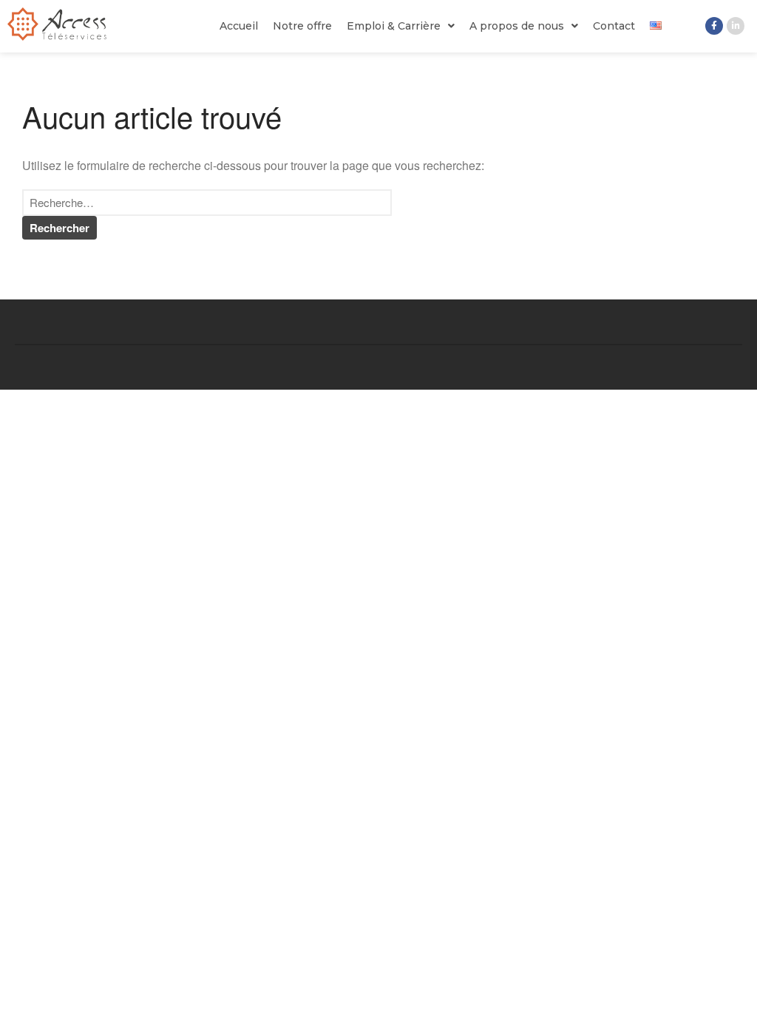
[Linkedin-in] (735, 26)
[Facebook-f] (714, 26)
